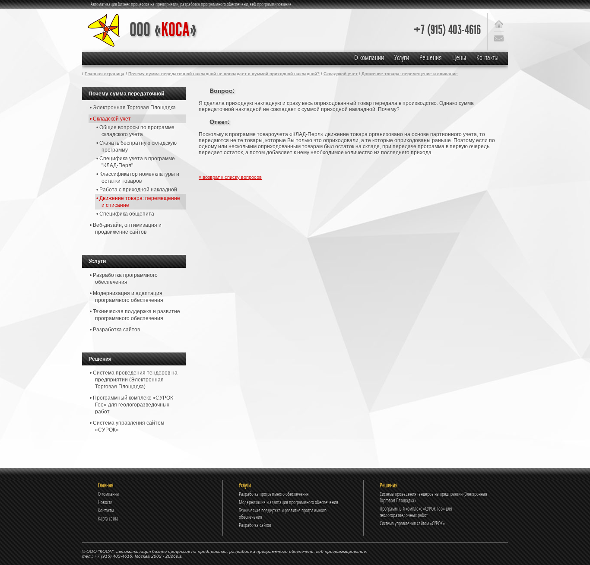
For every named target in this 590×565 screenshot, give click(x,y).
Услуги (401, 57)
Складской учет (341, 73)
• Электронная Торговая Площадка (133, 108)
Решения (430, 57)
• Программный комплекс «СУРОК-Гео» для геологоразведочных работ (132, 405)
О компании (369, 57)
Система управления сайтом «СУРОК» (412, 523)
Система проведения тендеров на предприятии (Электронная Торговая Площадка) (433, 497)
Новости (105, 502)
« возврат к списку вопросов (230, 177)
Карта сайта (108, 518)
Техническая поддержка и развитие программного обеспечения (283, 513)
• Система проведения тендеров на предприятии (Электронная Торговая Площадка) (134, 380)
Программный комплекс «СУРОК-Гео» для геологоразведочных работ (416, 511)
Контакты (487, 57)
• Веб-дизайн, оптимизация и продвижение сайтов (126, 228)
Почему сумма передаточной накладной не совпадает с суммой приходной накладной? (224, 73)
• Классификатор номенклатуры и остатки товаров (137, 177)
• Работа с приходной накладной (136, 190)
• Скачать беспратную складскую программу (136, 146)
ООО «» (163, 30)
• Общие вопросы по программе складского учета (135, 130)
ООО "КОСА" (100, 551)
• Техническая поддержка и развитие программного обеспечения (135, 314)
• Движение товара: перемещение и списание (138, 201)
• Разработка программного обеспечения (124, 278)
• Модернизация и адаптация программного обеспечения (126, 296)
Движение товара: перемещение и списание (410, 73)
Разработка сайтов (255, 525)
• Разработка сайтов (115, 330)
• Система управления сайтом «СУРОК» (127, 426)
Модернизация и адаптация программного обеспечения (288, 502)
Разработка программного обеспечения (274, 494)
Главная (105, 485)
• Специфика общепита (125, 214)
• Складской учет (110, 119)
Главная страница (104, 73)
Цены (459, 57)
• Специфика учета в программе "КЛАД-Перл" (135, 162)
